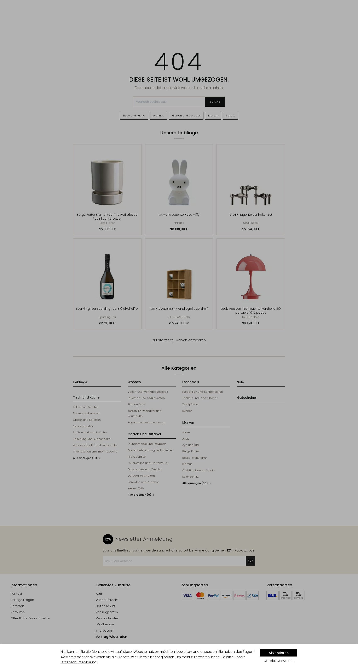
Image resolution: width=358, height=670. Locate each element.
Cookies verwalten (279, 660)
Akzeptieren (279, 652)
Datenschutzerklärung (79, 662)
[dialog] (179, 657)
